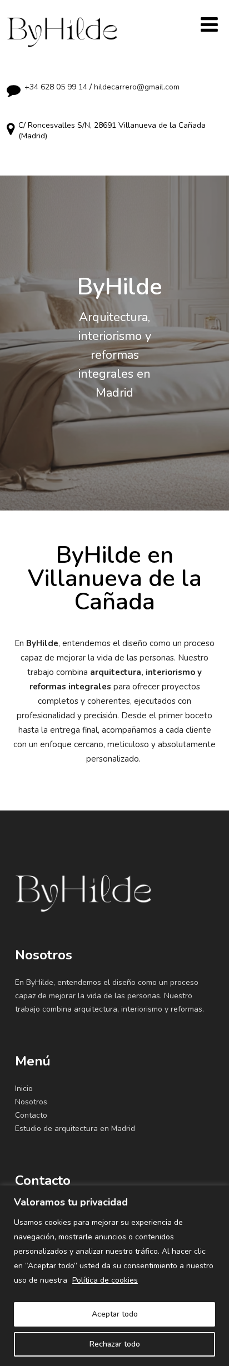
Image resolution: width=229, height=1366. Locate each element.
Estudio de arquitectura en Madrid (75, 1128)
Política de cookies (105, 1280)
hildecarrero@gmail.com (137, 87)
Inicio (24, 1088)
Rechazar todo (114, 1344)
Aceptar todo (115, 1314)
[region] (114, 1275)
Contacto (31, 1115)
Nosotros (31, 1102)
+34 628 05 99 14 (55, 87)
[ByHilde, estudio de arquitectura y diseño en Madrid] (62, 23)
